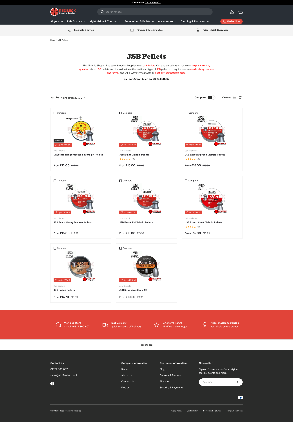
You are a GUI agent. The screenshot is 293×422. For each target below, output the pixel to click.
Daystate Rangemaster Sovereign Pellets (78, 154)
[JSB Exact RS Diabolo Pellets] (146, 198)
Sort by (54, 97)
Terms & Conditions (234, 411)
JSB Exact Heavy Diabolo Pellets (73, 222)
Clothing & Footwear (193, 21)
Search (125, 369)
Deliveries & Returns (212, 411)
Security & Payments (171, 387)
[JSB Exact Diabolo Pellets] (146, 131)
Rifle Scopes (74, 21)
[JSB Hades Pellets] (81, 266)
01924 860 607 (153, 2)
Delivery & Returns (170, 375)
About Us (126, 375)
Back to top (147, 344)
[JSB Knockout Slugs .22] (146, 266)
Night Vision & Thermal (103, 21)
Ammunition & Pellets (138, 21)
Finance (164, 381)
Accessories (165, 21)
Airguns (55, 21)
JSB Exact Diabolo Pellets (134, 154)
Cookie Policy (192, 411)
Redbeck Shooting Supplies (69, 411)
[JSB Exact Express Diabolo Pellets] (212, 131)
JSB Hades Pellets (64, 290)
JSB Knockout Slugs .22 (133, 290)
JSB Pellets (63, 40)
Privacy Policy (176, 411)
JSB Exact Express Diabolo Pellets (205, 154)
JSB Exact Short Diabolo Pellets (203, 222)
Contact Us (127, 381)
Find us (125, 387)
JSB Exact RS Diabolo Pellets (136, 222)
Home (52, 40)
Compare (200, 97)
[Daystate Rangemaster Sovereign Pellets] (81, 131)
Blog (162, 369)
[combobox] (155, 11)
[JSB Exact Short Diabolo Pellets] (212, 198)
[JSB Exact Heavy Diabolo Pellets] (81, 198)
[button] (240, 11)
